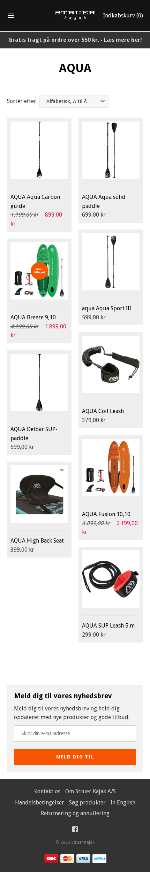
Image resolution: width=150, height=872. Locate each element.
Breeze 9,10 (33, 317)
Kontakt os (47, 791)
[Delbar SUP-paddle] (39, 382)
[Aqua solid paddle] (111, 150)
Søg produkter (87, 802)
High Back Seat (37, 540)
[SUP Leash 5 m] (111, 579)
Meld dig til (75, 757)
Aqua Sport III (106, 308)
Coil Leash (103, 411)
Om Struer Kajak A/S (90, 791)
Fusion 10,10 (106, 514)
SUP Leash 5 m (108, 625)
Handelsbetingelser (39, 802)
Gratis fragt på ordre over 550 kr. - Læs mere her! (75, 40)
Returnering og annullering (75, 813)
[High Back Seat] (39, 494)
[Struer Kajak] (75, 16)
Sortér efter (21, 101)
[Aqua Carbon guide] (39, 150)
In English (123, 802)
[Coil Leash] (111, 364)
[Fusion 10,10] (111, 467)
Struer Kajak (83, 842)
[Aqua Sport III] (111, 261)
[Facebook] (75, 830)
